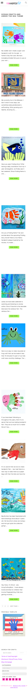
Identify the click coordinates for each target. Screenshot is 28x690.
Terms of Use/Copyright (9, 656)
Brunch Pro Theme (19, 685)
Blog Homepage (6, 662)
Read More (14, 65)
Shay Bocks (14, 687)
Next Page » (14, 606)
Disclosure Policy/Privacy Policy (11, 659)
